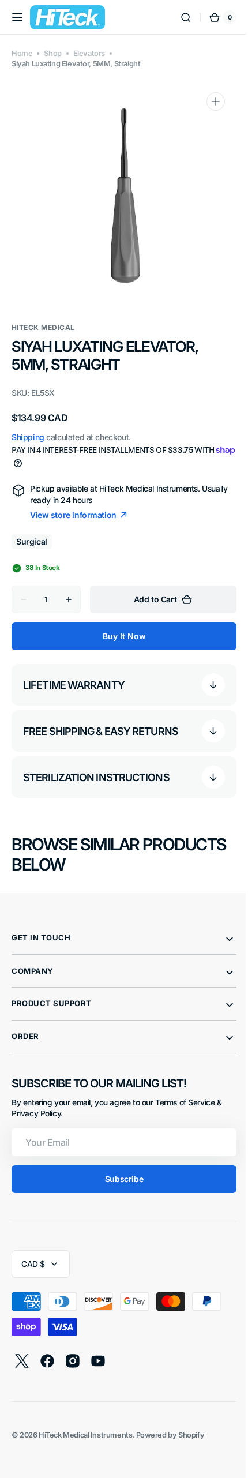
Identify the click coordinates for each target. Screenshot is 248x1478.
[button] (17, 17)
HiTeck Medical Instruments (85, 1435)
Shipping (28, 437)
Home (22, 53)
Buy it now (119, 636)
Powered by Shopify (170, 1435)
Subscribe (119, 1179)
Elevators (89, 53)
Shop (52, 53)
